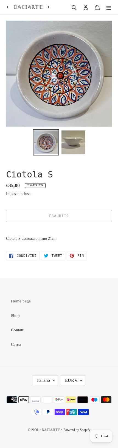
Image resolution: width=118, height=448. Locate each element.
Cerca (16, 344)
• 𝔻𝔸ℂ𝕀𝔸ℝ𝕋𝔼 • (28, 7)
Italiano (43, 380)
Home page (21, 301)
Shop (15, 315)
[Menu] (108, 7)
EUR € (71, 380)
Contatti (17, 330)
